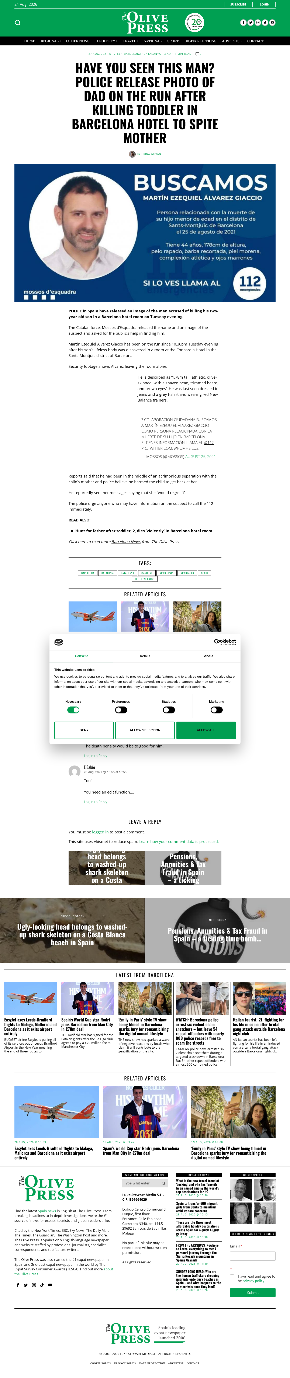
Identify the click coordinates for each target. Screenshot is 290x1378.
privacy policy (253, 1280)
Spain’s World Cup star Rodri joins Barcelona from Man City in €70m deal (87, 1024)
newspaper (187, 573)
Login (264, 4)
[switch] (121, 710)
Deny (84, 730)
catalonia (107, 573)
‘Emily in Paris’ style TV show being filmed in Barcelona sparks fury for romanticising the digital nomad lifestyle (143, 1026)
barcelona (87, 573)
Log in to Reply (95, 755)
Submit (253, 1292)
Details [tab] (145, 656)
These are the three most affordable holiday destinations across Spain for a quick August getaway (198, 1228)
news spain (166, 573)
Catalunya (152, 54)
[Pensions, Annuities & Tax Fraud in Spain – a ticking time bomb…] (183, 868)
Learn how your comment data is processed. (179, 841)
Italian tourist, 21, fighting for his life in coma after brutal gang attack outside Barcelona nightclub (259, 1026)
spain (204, 573)
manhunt (146, 573)
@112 (209, 442)
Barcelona (132, 54)
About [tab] (208, 656)
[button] (163, 1183)
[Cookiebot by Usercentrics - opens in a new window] (217, 642)
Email (236, 1246)
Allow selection (145, 730)
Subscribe (238, 4)
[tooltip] (243, 22)
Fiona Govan (151, 154)
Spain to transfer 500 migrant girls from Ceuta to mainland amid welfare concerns (197, 1207)
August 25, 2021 (200, 456)
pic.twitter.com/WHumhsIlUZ (169, 448)
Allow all (206, 730)
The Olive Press (144, 579)
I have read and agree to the (256, 1278)
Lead (167, 54)
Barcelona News (126, 541)
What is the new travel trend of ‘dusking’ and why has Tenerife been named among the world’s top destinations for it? (197, 1186)
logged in (100, 831)
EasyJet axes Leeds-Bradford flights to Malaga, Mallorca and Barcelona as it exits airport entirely (30, 1026)
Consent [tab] (81, 656)
